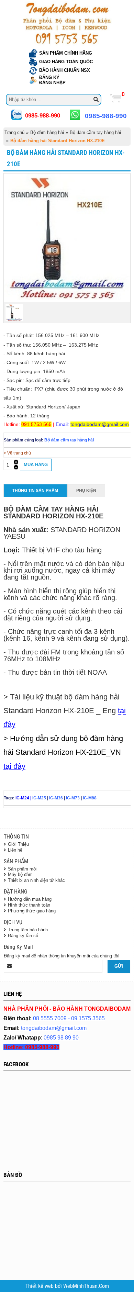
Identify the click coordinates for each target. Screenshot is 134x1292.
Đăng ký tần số (23, 935)
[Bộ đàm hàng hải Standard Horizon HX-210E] (67, 298)
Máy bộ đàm (20, 874)
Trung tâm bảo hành (28, 929)
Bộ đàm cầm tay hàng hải (95, 132)
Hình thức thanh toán (29, 905)
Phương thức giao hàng (32, 910)
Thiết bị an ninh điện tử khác (36, 880)
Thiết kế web (40, 1286)
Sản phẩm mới (22, 869)
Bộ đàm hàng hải (47, 132)
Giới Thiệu (18, 844)
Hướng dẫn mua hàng (30, 899)
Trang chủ (14, 132)
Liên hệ (15, 850)
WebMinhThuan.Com (86, 1286)
